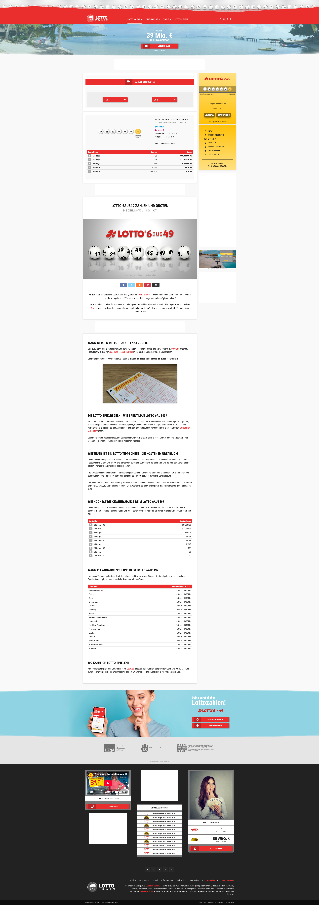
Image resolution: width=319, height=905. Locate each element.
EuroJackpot (211, 880)
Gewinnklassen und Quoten (165, 143)
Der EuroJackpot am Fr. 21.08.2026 (163, 818)
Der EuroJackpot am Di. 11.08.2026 (163, 841)
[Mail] (224, 19)
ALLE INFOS (209, 115)
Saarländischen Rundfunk (121, 352)
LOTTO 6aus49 (144, 294)
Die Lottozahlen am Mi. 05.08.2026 (163, 849)
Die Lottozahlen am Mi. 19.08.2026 (163, 822)
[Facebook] (217, 19)
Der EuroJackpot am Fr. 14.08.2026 (163, 833)
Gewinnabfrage (146, 891)
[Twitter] (231, 19)
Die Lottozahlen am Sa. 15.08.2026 (163, 829)
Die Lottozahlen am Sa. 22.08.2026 (163, 814)
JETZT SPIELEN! (224, 115)
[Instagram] (220, 19)
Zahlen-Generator (154, 886)
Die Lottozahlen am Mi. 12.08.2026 (163, 837)
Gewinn (94, 308)
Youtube (175, 348)
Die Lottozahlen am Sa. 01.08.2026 (163, 853)
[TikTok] (227, 19)
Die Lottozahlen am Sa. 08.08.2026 (163, 845)
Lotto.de (130, 668)
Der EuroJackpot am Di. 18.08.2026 (163, 826)
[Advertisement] (159, 64)
